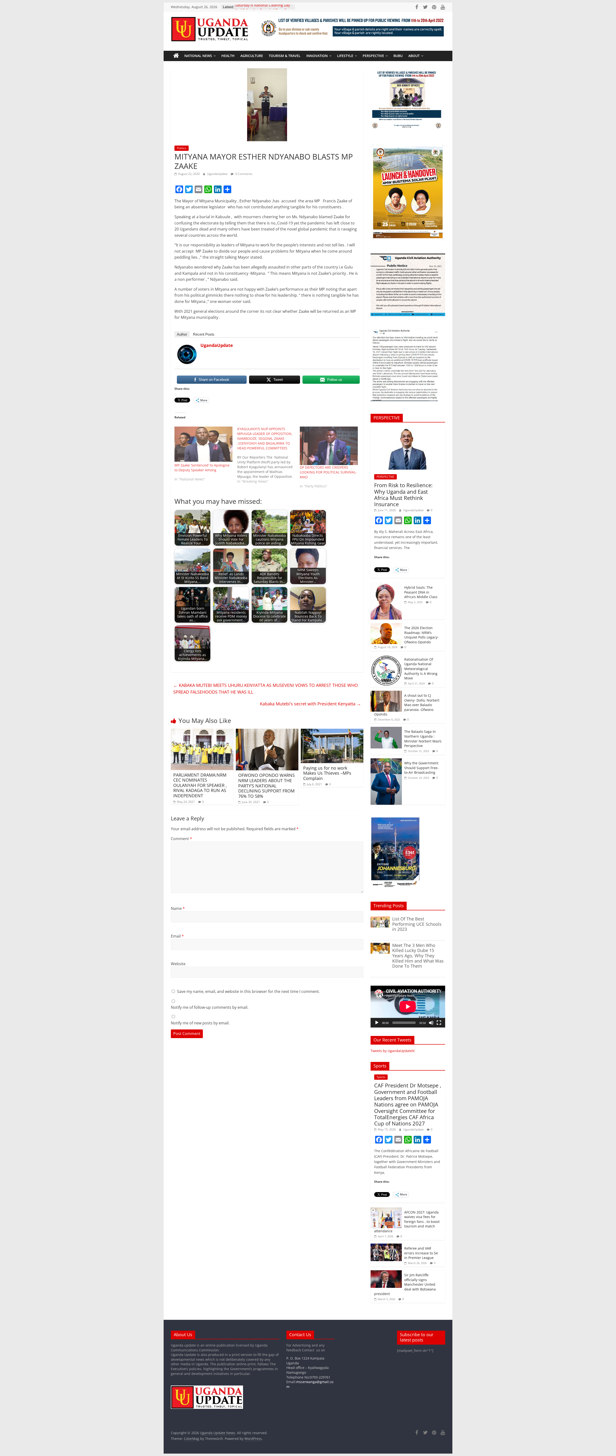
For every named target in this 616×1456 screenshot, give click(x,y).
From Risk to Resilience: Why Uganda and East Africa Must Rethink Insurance (403, 494)
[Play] (376, 1022)
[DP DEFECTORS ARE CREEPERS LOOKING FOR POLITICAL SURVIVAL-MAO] (329, 446)
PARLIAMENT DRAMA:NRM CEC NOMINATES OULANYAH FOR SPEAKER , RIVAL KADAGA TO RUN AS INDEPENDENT (200, 785)
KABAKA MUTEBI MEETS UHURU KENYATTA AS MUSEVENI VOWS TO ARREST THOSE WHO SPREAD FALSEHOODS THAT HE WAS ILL (265, 688)
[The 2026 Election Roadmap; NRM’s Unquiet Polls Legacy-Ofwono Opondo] (386, 625)
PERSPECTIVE (373, 55)
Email (177, 936)
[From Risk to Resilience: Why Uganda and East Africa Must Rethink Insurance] (408, 428)
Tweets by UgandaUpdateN (393, 1050)
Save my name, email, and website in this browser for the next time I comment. (248, 991)
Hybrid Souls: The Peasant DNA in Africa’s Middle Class (420, 592)
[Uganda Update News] (176, 56)
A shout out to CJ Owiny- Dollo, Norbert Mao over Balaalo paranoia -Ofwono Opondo (406, 704)
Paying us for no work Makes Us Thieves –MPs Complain (327, 773)
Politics (181, 148)
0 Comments (243, 174)
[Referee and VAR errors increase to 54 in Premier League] (386, 1246)
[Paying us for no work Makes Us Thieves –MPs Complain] (332, 731)
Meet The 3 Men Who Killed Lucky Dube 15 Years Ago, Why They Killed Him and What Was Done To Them (418, 955)
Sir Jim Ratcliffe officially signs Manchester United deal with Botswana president (405, 1284)
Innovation (317, 55)
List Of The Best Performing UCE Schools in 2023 (417, 924)
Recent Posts (203, 334)
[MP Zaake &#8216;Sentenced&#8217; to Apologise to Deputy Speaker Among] (203, 445)
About (414, 55)
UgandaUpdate (217, 174)
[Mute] (431, 1022)
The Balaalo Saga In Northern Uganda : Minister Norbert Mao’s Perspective (423, 738)
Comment (181, 838)
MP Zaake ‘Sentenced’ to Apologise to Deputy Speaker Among (202, 467)
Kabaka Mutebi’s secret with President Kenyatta (310, 704)
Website (178, 963)
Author (182, 334)
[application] (408, 1007)
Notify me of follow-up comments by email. (209, 1007)
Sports (381, 1077)
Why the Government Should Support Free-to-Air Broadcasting (421, 768)
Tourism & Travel (285, 55)
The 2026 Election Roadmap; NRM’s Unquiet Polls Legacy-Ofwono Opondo (421, 635)
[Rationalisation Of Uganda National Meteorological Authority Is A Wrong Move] (386, 657)
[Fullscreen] (438, 1022)
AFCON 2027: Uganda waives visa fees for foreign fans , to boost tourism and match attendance (407, 1221)
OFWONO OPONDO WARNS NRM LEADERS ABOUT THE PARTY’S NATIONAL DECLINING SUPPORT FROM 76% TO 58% (266, 785)
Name (178, 908)
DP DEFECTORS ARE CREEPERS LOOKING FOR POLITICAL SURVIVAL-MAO (328, 472)
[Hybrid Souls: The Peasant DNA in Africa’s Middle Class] (386, 585)
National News (198, 55)
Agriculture (251, 55)
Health (228, 55)
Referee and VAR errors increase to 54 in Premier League (421, 1253)
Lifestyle (345, 55)
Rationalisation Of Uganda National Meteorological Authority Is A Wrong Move (420, 668)
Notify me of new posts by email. (200, 1023)
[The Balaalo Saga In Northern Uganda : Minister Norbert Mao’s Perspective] (386, 729)
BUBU (398, 55)
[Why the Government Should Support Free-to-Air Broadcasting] (386, 761)
